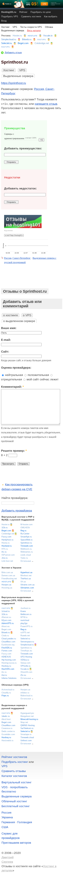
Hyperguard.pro (27, 713)
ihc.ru (4, 552)
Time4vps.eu (26, 651)
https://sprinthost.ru (13, 83)
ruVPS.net (25, 632)
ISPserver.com (8, 555)
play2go (23, 623)
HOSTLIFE (32, 36)
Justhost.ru (25, 608)
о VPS (27, 315)
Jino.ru (4, 558)
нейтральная (13, 375)
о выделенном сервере (19, 321)
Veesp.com (25, 663)
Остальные (25, 561)
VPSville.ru (25, 666)
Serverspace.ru (27, 641)
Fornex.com (7, 651)
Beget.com (23, 43)
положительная (38, 375)
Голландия (24, 822)
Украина (7, 817)
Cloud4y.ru (6, 693)
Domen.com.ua (8, 575)
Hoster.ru (17, 35)
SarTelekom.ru (26, 728)
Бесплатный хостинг (16, 806)
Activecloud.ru (8, 689)
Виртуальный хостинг (16, 782)
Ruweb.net (25, 635)
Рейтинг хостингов (14, 757)
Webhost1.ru (26, 549)
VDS (5, 787)
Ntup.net (24, 722)
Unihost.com (26, 740)
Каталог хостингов (14, 776)
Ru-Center (24, 533)
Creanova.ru (7, 728)
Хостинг (5, 27)
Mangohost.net (27, 716)
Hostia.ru (5, 543)
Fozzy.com (6, 537)
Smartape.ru (25, 734)
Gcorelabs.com (8, 734)
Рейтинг (23, 12)
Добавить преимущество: (23, 148)
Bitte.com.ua (7, 572)
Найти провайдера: (15, 498)
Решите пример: (14, 450)
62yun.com (6, 620)
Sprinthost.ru (26, 543)
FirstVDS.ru (7, 648)
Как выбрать (50, 16)
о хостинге (10, 315)
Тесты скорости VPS (31, 27)
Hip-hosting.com (9, 660)
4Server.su (6, 617)
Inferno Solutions (9, 678)
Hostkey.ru (6, 666)
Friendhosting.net (9, 578)
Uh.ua (23, 581)
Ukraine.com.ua (27, 585)
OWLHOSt (25, 527)
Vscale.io (47, 35)
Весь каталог (34, 30)
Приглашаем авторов (16, 842)
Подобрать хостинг (15, 761)
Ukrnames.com (27, 588)
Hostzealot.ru (7, 740)
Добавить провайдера (17, 510)
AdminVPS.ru (8, 623)
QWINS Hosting (27, 725)
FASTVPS (41, 39)
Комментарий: (12, 386)
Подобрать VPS (9, 16)
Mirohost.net (25, 575)
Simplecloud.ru (8, 39)
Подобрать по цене (40, 12)
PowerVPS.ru (26, 626)
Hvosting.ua (7, 588)
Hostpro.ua (6, 585)
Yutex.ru (24, 558)
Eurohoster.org (8, 645)
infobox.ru (24, 693)
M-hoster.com (26, 524)
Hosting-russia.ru (9, 663)
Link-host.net (7, 561)
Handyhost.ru (7, 540)
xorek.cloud (25, 555)
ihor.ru (4, 675)
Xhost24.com (26, 672)
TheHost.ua (25, 578)
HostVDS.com (8, 669)
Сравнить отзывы (14, 771)
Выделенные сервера (12, 30)
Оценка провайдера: (16, 367)
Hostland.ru (7, 546)
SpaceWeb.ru (26, 540)
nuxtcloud (24, 620)
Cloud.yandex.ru (9, 638)
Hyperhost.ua (26, 572)
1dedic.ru (6, 716)
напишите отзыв (46, 103)
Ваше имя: (8, 328)
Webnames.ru (26, 552)
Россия (6, 812)
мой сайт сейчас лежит (42, 379)
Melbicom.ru (25, 614)
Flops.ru (5, 695)
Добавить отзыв (13, 52)
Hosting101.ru (8, 12)
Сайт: (5, 351)
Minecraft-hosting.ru (29, 719)
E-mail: (6, 339)
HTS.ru (5, 549)
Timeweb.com (26, 546)
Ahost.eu (5, 626)
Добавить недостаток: (20, 188)
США (5, 827)
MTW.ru (23, 617)
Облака (49, 27)
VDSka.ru (24, 660)
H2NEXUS (6, 657)
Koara (23, 611)
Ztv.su (23, 675)
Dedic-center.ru (8, 731)
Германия (8, 822)
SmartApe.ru (26, 537)
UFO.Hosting (26, 657)
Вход (4, 20)
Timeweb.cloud (27, 737)
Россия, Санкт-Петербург (17, 258)
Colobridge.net (42, 43)
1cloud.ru (6, 611)
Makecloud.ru (26, 695)
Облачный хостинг (14, 801)
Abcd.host (6, 719)
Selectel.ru (6, 43)
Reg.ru (23, 530)
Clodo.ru (5, 635)
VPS (15, 27)
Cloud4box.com (8, 641)
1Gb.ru (4, 527)
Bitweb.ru (26, 39)
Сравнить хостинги (31, 16)
